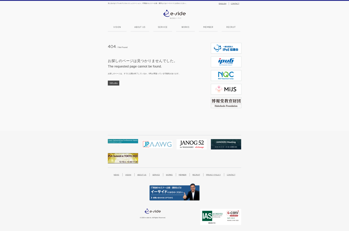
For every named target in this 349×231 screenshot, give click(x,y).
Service (163, 27)
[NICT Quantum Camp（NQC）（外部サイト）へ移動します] (226, 80)
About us (139, 27)
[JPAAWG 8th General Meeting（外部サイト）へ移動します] (157, 149)
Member (208, 27)
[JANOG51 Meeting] (226, 149)
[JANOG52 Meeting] (192, 149)
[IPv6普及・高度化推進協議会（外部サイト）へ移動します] (226, 67)
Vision (117, 27)
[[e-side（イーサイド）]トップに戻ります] (174, 18)
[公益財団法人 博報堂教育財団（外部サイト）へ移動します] (226, 107)
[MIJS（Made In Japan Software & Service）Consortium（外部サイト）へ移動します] (226, 94)
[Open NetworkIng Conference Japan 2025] (123, 145)
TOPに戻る (113, 83)
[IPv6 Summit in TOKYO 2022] (123, 163)
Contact (235, 4)
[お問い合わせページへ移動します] (174, 200)
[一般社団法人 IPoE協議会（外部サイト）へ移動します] (226, 53)
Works (185, 27)
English (222, 4)
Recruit (231, 27)
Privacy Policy (213, 174)
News (116, 174)
